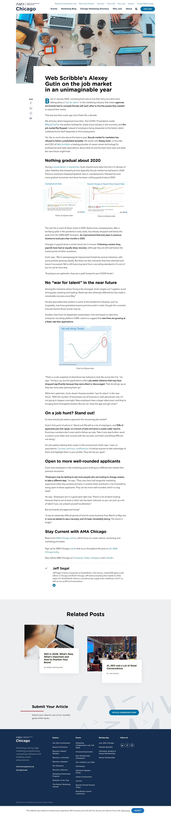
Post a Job (121, 4)
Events (54, 9)
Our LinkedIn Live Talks (85, 762)
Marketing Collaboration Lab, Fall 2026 (85, 745)
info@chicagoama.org (25, 766)
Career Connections (84, 777)
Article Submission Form (124, 712)
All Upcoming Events (84, 752)
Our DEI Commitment (61, 743)
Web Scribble (63, 144)
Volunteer (100, 4)
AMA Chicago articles (66, 538)
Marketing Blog (68, 9)
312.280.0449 (21, 770)
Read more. (125, 811)
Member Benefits (106, 747)
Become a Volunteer (61, 757)
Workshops (80, 766)
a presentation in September (65, 167)
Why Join (117, 9)
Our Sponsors (58, 766)
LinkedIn (109, 557)
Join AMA (147, 9)
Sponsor (131, 4)
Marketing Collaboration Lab (65, 4)
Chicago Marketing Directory (94, 9)
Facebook (78, 557)
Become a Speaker (60, 762)
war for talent (72, 102)
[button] (31, 103)
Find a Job (111, 4)
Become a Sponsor (60, 770)
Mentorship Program (86, 4)
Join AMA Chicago (106, 743)
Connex (79, 781)
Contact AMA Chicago (145, 4)
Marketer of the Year (61, 780)
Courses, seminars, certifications (73, 448)
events (73, 548)
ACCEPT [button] (137, 811)
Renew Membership (107, 757)
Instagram (96, 557)
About (129, 9)
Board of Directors (60, 747)
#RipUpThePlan (52, 124)
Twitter (87, 557)
